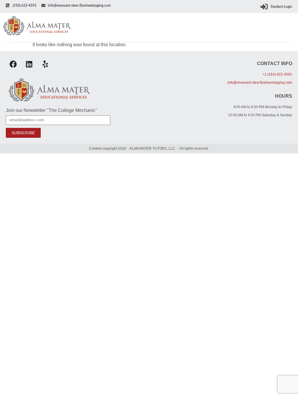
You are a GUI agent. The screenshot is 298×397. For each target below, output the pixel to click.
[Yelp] (45, 64)
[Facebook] (13, 64)
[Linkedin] (29, 64)
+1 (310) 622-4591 (277, 74)
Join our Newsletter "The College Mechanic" (51, 110)
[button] (291, 27)
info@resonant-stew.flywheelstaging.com (260, 83)
